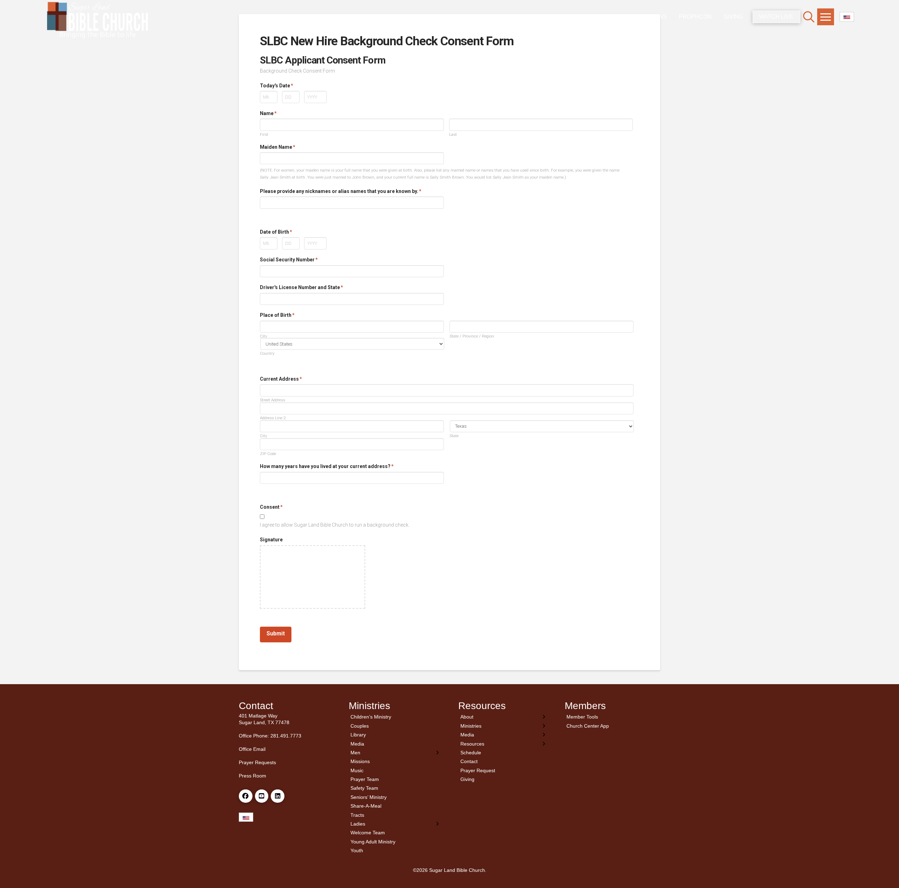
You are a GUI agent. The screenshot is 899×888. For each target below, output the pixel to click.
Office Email (252, 749)
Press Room (252, 776)
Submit (276, 633)
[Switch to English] (847, 17)
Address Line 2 (273, 418)
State (454, 436)
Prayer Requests (257, 762)
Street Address (272, 400)
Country (267, 354)
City (263, 336)
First (264, 135)
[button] (808, 16)
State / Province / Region (472, 336)
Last (453, 135)
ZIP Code (268, 454)
